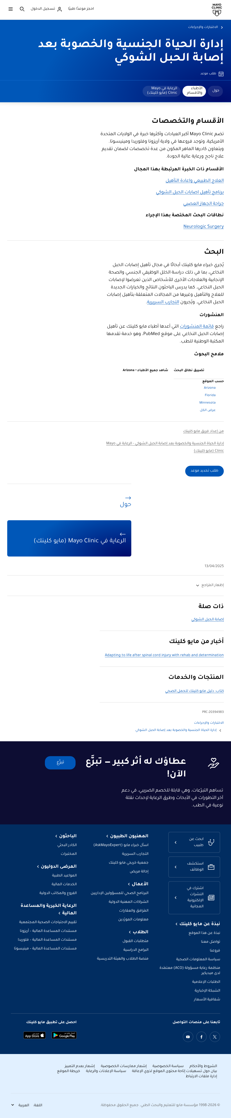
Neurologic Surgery (203, 227)
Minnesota (207, 403)
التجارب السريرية (163, 302)
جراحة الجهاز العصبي (203, 204)
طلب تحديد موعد (204, 471)
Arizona (210, 388)
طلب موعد (208, 74)
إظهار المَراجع (212, 585)
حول (215, 91)
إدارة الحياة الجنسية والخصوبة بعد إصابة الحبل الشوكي (176, 730)
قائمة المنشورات (197, 326)
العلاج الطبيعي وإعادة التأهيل (195, 181)
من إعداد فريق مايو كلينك (203, 431)
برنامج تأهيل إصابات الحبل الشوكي (190, 192)
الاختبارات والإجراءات (203, 27)
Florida (210, 395)
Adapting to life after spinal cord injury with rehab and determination (164, 655)
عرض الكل (208, 410)
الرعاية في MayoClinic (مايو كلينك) (162, 91)
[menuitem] (215, 91)
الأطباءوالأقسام (194, 91)
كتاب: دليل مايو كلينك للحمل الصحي (194, 691)
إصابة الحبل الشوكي (207, 620)
